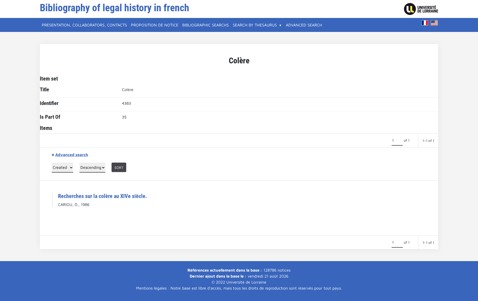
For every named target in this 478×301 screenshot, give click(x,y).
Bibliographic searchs (205, 25)
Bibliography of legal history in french (114, 8)
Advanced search (304, 25)
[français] (424, 22)
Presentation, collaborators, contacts (84, 25)
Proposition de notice (154, 25)
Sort (119, 167)
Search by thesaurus (255, 25)
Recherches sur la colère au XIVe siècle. (102, 196)
